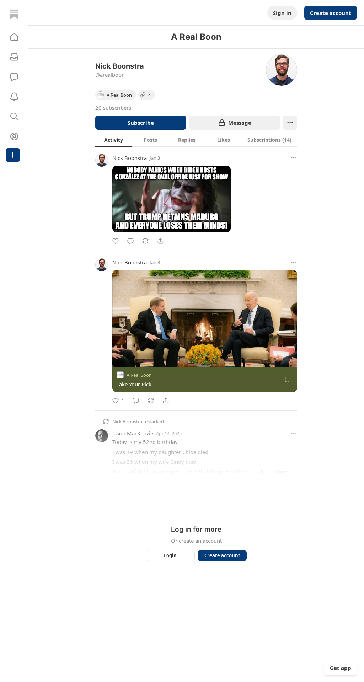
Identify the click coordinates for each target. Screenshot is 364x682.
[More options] (293, 157)
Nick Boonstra (129, 157)
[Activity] (14, 96)
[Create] (13, 155)
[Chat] (14, 76)
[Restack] (145, 241)
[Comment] (130, 241)
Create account (330, 12)
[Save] (287, 379)
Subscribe (141, 122)
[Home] (14, 14)
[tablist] (196, 140)
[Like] (115, 241)
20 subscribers (113, 107)
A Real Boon (139, 375)
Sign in (282, 12)
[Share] (160, 241)
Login (170, 555)
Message (239, 122)
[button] (14, 36)
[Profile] (14, 136)
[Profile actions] (290, 123)
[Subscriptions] (14, 56)
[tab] (113, 140)
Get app (340, 667)
